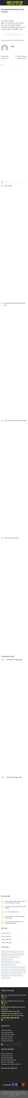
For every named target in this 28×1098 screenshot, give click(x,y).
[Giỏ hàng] (25, 2)
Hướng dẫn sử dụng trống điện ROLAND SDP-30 (13, 954)
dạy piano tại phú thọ (18, 951)
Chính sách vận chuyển (7, 1034)
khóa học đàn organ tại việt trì (8, 964)
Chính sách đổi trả (6, 1030)
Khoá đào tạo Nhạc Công (8, 1060)
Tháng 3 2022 (5, 933)
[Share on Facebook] (9, 34)
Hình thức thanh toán (7, 1041)
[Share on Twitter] (12, 34)
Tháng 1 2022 (5, 936)
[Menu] (2, 3)
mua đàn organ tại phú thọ (19, 967)
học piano (4, 957)
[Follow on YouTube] (23, 1084)
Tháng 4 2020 (5, 939)
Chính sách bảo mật (7, 1036)
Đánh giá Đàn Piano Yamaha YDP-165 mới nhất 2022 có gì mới (16, 902)
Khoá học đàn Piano (7, 1053)
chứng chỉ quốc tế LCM (7, 951)
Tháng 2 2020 (5, 942)
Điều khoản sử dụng (7, 1039)
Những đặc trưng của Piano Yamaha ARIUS (15, 907)
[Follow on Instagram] (16, 1084)
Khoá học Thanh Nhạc (7, 1062)
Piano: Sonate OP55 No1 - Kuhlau (18, 972)
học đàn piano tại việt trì (7, 959)
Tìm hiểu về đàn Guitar (11, 912)
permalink (22, 40)
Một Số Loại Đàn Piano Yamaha (18, 970)
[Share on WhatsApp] (6, 34)
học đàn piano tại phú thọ (13, 957)
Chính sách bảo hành (7, 1032)
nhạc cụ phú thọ (5, 972)
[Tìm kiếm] (5, 2)
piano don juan (5, 975)
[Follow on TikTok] (19, 1084)
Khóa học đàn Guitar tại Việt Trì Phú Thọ (11, 962)
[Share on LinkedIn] (21, 34)
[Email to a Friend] (15, 34)
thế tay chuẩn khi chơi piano (16, 975)
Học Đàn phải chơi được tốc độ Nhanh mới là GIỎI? (14, 922)
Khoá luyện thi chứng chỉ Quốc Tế (10, 1064)
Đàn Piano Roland (6, 977)
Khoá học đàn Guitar (7, 1058)
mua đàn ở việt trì (5, 970)
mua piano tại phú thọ (7, 967)
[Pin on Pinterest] (18, 34)
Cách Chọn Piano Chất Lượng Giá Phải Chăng (14, 917)
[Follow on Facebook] (12, 1084)
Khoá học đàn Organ (7, 1056)
